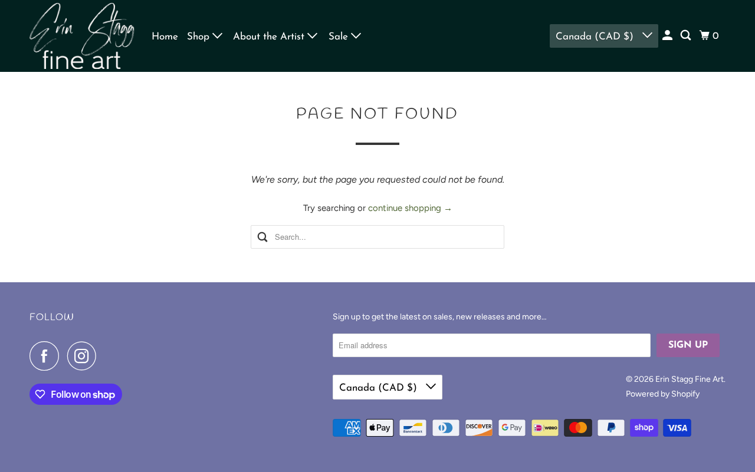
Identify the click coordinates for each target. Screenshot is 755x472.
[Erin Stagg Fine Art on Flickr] (108, 356)
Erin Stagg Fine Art (689, 379)
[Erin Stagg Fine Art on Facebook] (47, 356)
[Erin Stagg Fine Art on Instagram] (85, 356)
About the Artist (270, 37)
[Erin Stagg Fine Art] (82, 36)
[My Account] (668, 36)
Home (165, 37)
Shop (199, 37)
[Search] (686, 36)
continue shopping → (410, 208)
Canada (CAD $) (596, 37)
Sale (340, 37)
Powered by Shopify (663, 394)
